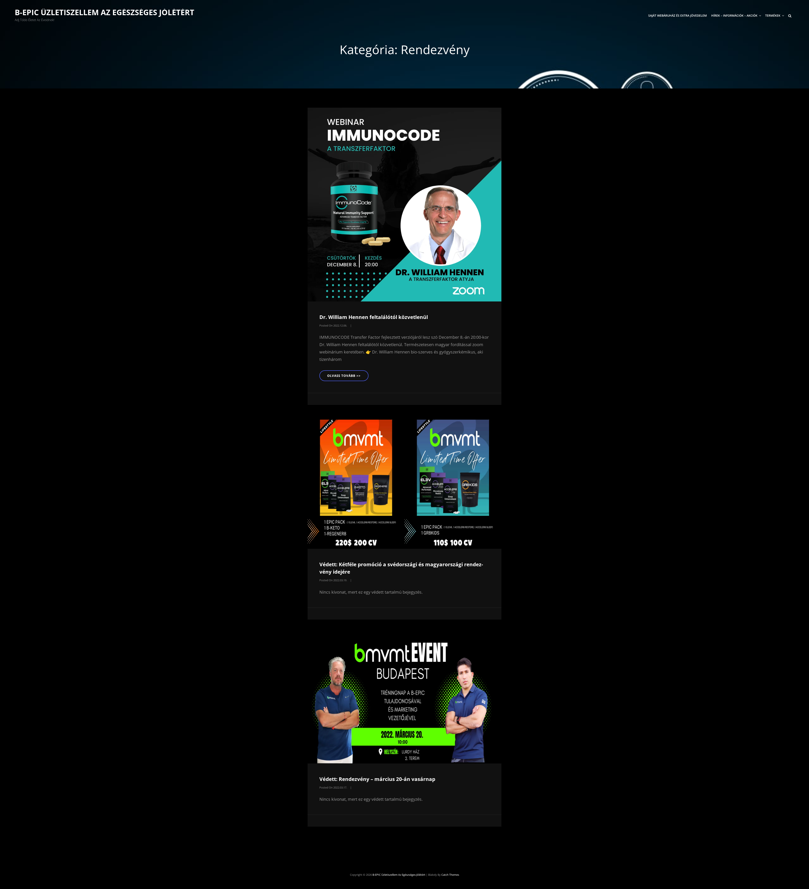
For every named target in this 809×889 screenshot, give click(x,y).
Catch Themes (450, 875)
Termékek (772, 15)
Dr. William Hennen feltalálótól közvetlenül (373, 316)
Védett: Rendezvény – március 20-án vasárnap (377, 778)
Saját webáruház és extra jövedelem (677, 15)
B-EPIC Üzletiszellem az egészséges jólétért (104, 12)
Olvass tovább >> (347, 377)
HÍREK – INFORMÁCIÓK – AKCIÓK (734, 15)
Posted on (333, 325)
